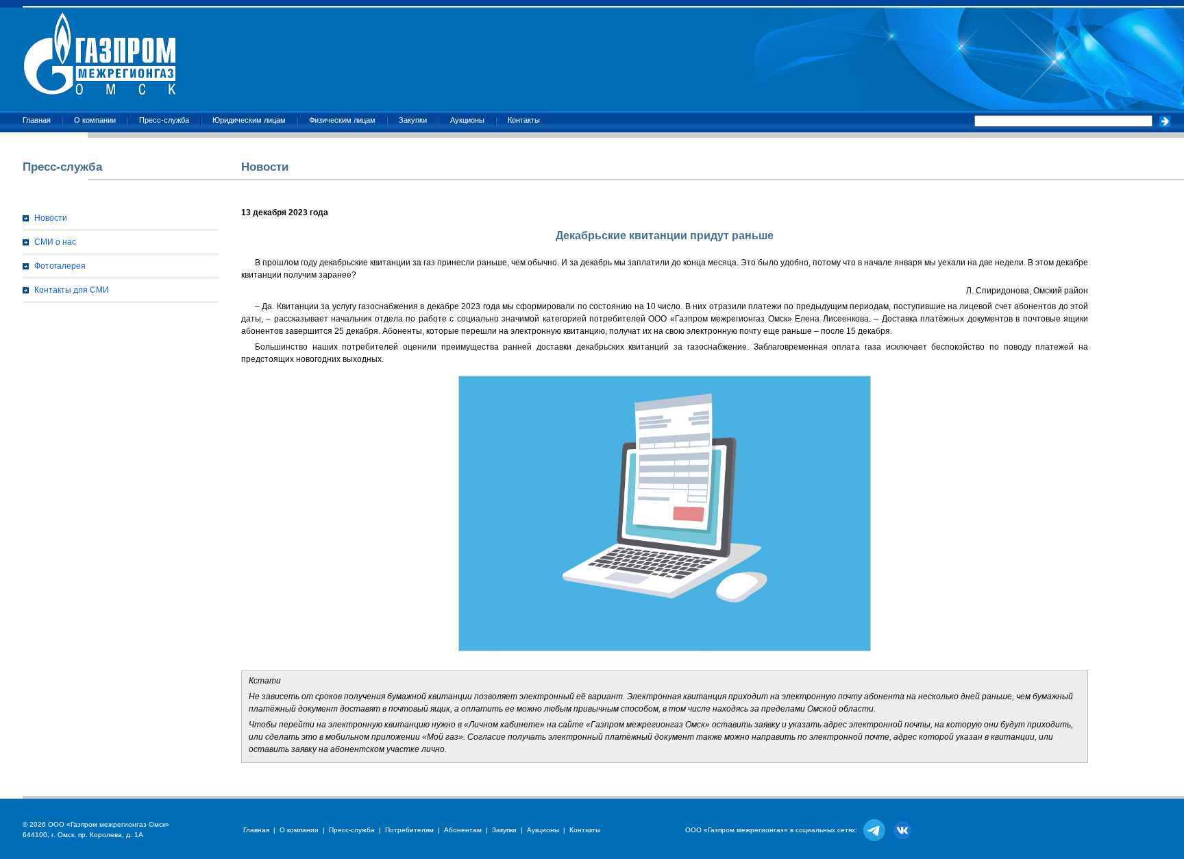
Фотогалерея (60, 266)
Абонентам (463, 830)
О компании (95, 120)
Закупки (413, 120)
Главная (37, 120)
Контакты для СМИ (71, 290)
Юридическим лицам (249, 120)
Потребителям (409, 830)
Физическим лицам (342, 120)
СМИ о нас (55, 242)
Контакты (524, 120)
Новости (50, 218)
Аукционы (467, 120)
